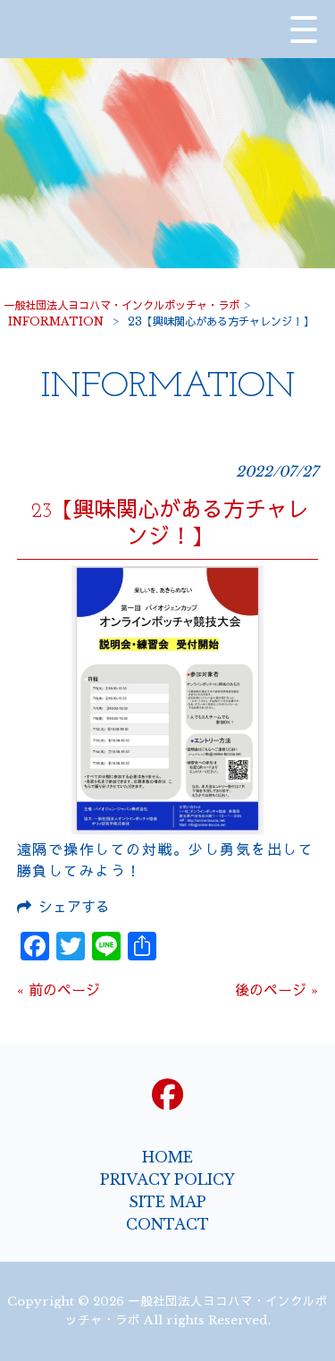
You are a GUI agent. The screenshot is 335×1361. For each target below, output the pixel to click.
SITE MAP (167, 1202)
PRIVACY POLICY (167, 1179)
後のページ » (276, 990)
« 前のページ (58, 990)
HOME (167, 1157)
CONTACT (167, 1224)
